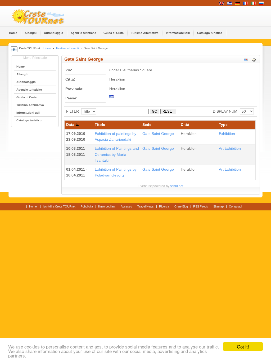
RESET (168, 111)
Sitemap (218, 206)
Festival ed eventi (67, 48)
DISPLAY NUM (225, 111)
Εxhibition (227, 134)
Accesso (126, 206)
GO (154, 111)
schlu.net (176, 186)
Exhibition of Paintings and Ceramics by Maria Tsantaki (117, 154)
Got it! (243, 346)
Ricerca (164, 206)
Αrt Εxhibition (230, 149)
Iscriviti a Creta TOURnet (59, 206)
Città (185, 125)
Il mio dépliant (106, 206)
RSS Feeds (200, 206)
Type (223, 125)
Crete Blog (181, 206)
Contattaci (235, 206)
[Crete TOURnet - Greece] (44, 16)
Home (47, 48)
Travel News (145, 206)
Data (70, 125)
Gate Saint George (158, 134)
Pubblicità (87, 206)
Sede (146, 125)
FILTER (72, 111)
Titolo (100, 125)
